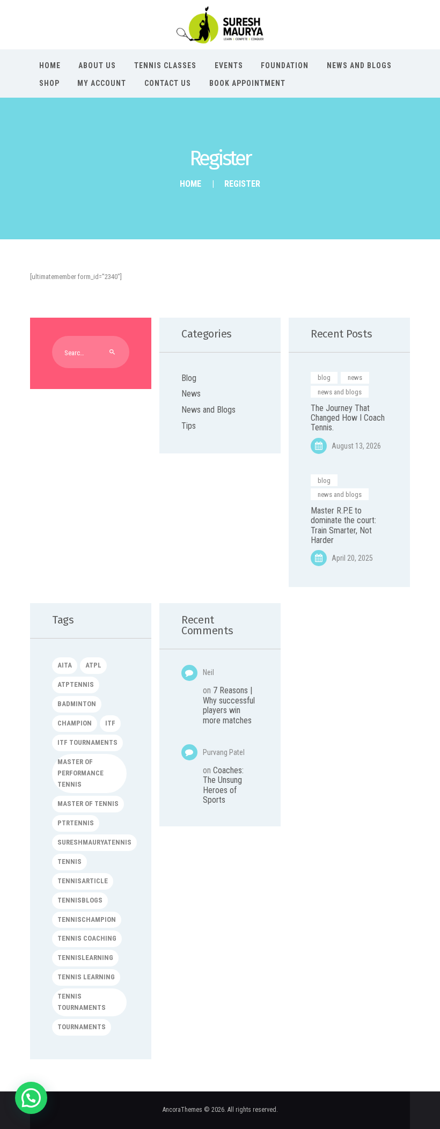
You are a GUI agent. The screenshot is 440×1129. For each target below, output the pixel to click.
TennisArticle (82, 881)
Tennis (69, 861)
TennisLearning (85, 958)
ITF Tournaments (87, 742)
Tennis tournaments (81, 1001)
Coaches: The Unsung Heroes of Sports (223, 785)
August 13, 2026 (356, 446)
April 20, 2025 (352, 558)
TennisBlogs (79, 900)
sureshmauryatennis (94, 842)
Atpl (93, 665)
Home (190, 184)
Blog (188, 378)
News (191, 393)
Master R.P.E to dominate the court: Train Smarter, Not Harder (343, 525)
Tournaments (81, 1027)
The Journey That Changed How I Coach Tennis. (348, 418)
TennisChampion (86, 919)
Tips (188, 426)
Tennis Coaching (86, 938)
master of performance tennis (80, 773)
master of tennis (88, 804)
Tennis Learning (86, 977)
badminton (76, 704)
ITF (110, 723)
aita (64, 665)
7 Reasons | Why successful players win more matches (229, 705)
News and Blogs (208, 410)
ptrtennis (75, 823)
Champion (74, 723)
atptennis (75, 684)
